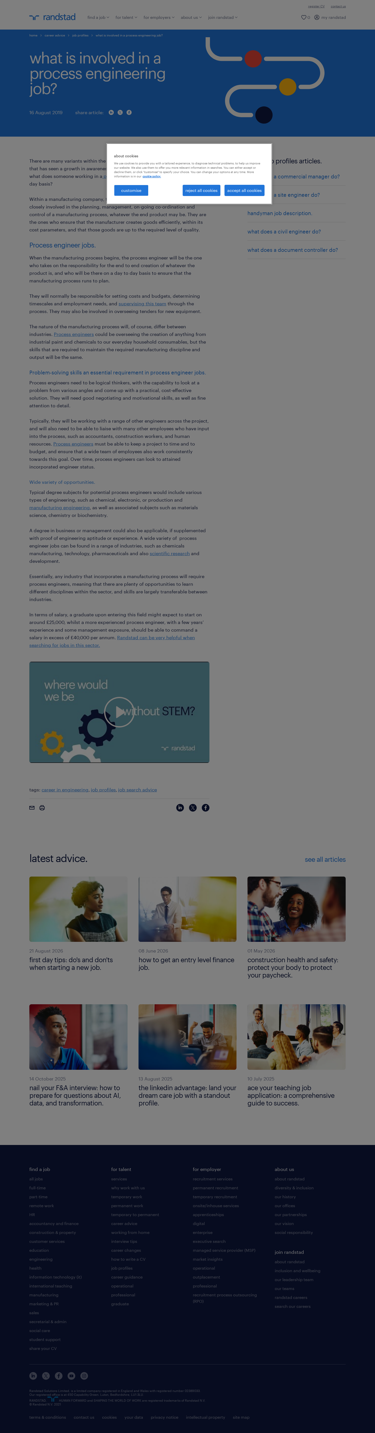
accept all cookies (244, 190)
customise (131, 190)
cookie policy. (152, 176)
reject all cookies (201, 190)
